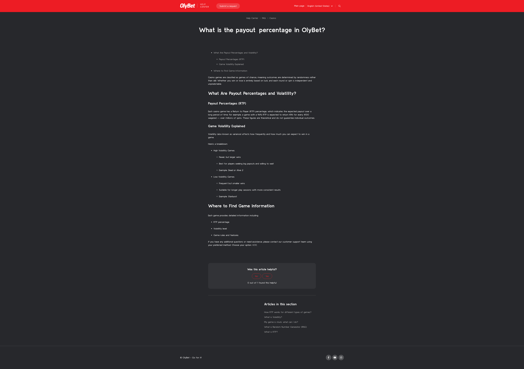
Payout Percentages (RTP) (231, 59)
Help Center (252, 18)
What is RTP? (271, 332)
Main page (299, 6)
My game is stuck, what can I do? (281, 322)
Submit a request (228, 6)
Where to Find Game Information (230, 70)
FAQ (264, 18)
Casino (273, 18)
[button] (321, 6)
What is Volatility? (273, 317)
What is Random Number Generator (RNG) (285, 327)
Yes (267, 276)
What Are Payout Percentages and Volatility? (236, 52)
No (256, 276)
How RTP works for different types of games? (287, 312)
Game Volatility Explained (231, 64)
